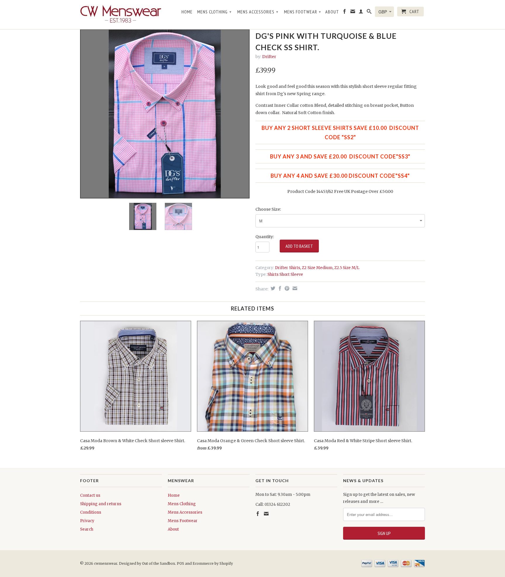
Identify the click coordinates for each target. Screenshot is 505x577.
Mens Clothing (214, 12)
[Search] (369, 12)
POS (180, 563)
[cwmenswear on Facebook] (344, 12)
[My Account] (361, 12)
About (332, 12)
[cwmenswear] (121, 14)
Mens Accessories (258, 12)
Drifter (269, 56)
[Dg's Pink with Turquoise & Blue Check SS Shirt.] (165, 113)
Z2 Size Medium (317, 267)
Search (86, 529)
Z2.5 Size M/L (346, 267)
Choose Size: (268, 209)
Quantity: (264, 236)
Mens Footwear (302, 12)
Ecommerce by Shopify (213, 563)
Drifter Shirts (287, 267)
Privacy (87, 520)
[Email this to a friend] (294, 288)
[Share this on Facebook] (279, 288)
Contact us (90, 495)
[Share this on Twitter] (272, 288)
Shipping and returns (100, 503)
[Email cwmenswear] (352, 12)
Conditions (90, 512)
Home (187, 12)
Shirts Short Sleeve (285, 274)
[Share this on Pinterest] (286, 288)
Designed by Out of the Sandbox (147, 563)
